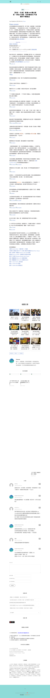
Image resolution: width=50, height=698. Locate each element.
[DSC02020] (18, 164)
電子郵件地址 (11, 578)
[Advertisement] (25, 287)
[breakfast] (12, 193)
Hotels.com (11, 651)
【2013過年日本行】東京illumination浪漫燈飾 (14, 382)
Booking (21, 651)
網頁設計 (17, 677)
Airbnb (18, 651)
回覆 (39, 483)
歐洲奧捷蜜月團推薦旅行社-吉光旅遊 (31, 665)
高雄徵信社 (13, 671)
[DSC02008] (12, 123)
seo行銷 (11, 664)
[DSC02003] (12, 220)
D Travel (11, 649)
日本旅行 (19, 649)
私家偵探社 (19, 671)
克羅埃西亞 (20, 664)
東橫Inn (16, 353)
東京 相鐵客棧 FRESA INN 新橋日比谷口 (18, 260)
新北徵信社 (17, 674)
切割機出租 (20, 665)
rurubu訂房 (11, 648)
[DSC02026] (12, 179)
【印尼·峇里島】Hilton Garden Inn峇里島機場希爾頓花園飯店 (21, 605)
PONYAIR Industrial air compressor (16, 667)
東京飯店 (11, 353)
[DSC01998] (12, 215)
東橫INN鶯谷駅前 (13, 44)
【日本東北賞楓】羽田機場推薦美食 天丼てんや (14, 333)
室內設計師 (15, 665)
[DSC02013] (12, 137)
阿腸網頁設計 (27, 694)
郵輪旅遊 (15, 664)
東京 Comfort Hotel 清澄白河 (15, 265)
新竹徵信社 (28, 669)
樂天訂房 (16, 648)
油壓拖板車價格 (31, 668)
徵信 (39, 671)
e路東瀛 (29, 649)
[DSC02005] (18, 207)
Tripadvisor (11, 652)
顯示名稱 (11, 575)
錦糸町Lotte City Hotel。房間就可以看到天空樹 (20, 254)
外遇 (31, 672)
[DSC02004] (12, 207)
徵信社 (12, 669)
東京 (23, 9)
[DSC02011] (18, 130)
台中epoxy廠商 (28, 667)
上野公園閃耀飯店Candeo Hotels (22, 61)
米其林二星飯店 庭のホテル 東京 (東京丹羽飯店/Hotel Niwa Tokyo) (24, 250)
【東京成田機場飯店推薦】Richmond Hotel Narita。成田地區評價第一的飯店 (36, 349)
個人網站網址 (11, 581)
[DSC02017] (12, 116)
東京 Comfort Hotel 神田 (14, 263)
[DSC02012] (12, 142)
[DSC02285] (12, 80)
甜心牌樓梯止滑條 (35, 667)
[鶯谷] (11, 74)
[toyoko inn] (12, 63)
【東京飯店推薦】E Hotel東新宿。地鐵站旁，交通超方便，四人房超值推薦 (25, 334)
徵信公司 (24, 671)
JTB (22, 649)
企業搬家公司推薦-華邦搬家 (15, 668)
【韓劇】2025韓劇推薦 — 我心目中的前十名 (18, 597)
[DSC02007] (12, 107)
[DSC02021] (12, 171)
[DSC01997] (12, 229)
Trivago (23, 652)
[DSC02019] (12, 155)
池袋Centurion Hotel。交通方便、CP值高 (18, 249)
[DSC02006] (18, 123)
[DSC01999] (12, 200)
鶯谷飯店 (21, 353)
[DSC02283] (12, 90)
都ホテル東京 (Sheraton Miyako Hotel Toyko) (19, 256)
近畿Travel (15, 649)
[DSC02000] (18, 200)
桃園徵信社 (22, 669)
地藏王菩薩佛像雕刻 (32, 664)
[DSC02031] (12, 186)
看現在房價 (34, 49)
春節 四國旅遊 (24, 668)
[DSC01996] (12, 227)
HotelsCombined (17, 652)
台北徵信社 (17, 669)
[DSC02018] (12, 164)
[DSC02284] (12, 85)
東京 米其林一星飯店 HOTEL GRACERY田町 (19, 252)
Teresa (24, 21)
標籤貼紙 (25, 664)
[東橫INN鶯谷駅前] (14, 24)
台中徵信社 (33, 669)
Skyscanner (11, 654)
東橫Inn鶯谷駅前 (20, 39)
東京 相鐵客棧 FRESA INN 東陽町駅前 (18, 258)
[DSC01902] (12, 98)
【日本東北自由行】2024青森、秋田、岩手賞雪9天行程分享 (21, 599)
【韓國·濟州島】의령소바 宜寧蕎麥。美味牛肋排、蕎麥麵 (20, 608)
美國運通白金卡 (12, 655)
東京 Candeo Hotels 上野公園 (16, 261)
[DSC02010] (12, 130)
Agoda (15, 651)
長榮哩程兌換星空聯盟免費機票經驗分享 (17, 602)
